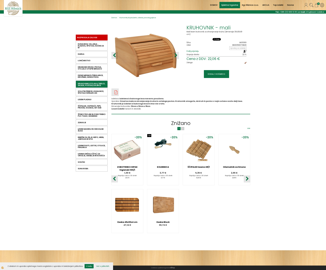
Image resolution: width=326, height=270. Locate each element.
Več (127, 204)
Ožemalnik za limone (234, 167)
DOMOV (214, 5)
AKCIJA (265, 5)
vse (248, 128)
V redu (89, 266)
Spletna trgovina (229, 5)
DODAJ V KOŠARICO (216, 74)
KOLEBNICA (163, 167)
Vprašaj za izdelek (238, 48)
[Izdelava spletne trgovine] (172, 268)
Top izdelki (278, 5)
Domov (114, 18)
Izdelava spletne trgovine (160, 268)
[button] (175, 55)
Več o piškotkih (102, 266)
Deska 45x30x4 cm (127, 222)
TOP (149, 135)
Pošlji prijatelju (193, 51)
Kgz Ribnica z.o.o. (250, 5)
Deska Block (163, 222)
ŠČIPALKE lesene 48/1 (199, 167)
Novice (290, 5)
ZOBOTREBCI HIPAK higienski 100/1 (127, 168)
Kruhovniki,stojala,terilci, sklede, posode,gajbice (137, 18)
